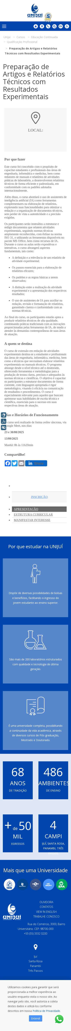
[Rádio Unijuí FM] (48, 884)
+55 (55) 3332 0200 (35, 933)
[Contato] (48, 26)
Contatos (46, 907)
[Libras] (3, 415)
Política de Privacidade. (47, 1011)
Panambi (35, 966)
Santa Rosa (35, 961)
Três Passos (35, 970)
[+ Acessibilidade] (3, 427)
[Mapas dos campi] (42, 26)
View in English (46, 912)
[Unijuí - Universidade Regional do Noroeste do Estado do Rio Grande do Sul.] (35, 11)
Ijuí (35, 956)
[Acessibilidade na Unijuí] (67, 26)
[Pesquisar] (54, 26)
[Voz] (3, 421)
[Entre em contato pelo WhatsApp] (59, 1019)
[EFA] (61, 884)
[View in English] (61, 26)
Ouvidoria (46, 902)
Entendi (35, 1018)
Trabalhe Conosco (46, 916)
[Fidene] (9, 884)
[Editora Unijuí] (22, 884)
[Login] (36, 26)
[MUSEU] (35, 884)
